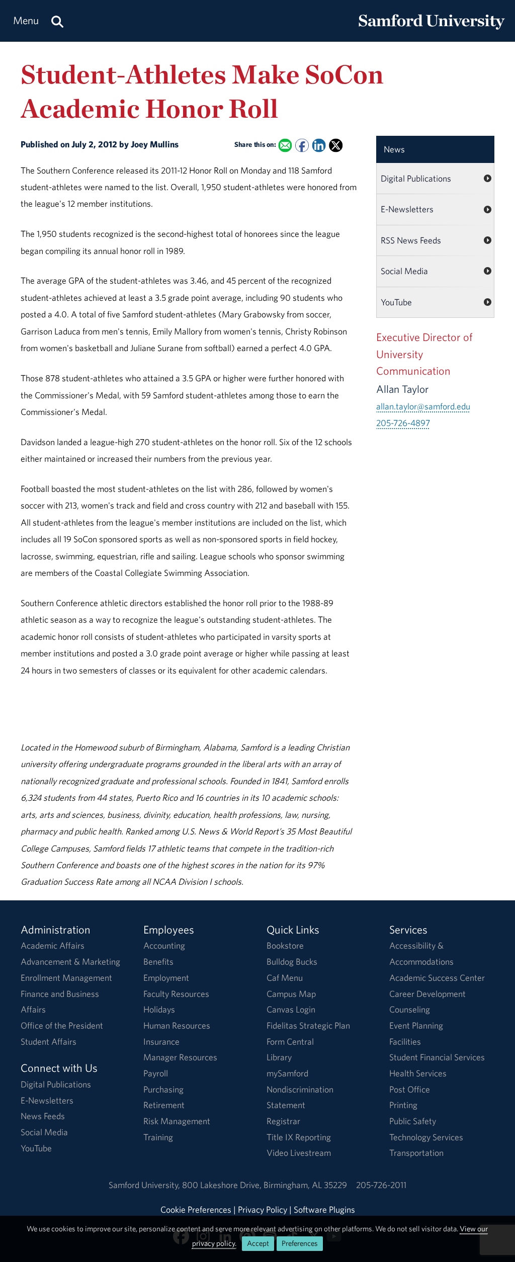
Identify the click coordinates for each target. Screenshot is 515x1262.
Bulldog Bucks (292, 961)
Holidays (159, 1009)
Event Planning (416, 1025)
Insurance (161, 1041)
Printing (403, 1105)
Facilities (405, 1041)
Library (279, 1057)
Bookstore (285, 945)
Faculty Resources (176, 993)
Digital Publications (416, 178)
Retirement (164, 1105)
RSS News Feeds (411, 240)
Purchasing (163, 1089)
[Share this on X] (335, 145)
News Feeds (43, 1116)
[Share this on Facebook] (302, 145)
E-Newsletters (407, 209)
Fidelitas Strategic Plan (308, 1025)
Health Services (418, 1073)
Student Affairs (48, 1041)
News (394, 149)
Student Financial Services (437, 1057)
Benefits (158, 961)
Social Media (404, 271)
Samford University (145, 1185)
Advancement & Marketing (70, 961)
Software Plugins (324, 1209)
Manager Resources (180, 1057)
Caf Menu (285, 977)
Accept (258, 1243)
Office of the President (62, 1025)
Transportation (416, 1152)
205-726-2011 (381, 1185)
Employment (166, 977)
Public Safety (412, 1121)
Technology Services (426, 1137)
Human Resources (176, 1025)
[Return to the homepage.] (431, 30)
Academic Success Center (437, 977)
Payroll (155, 1073)
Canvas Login (291, 1009)
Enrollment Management (66, 977)
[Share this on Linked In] (318, 145)
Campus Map (291, 993)
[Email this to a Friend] (285, 145)
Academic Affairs (52, 945)
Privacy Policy (262, 1209)
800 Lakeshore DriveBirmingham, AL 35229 (264, 1185)
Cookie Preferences (195, 1209)
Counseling (409, 1009)
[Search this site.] (57, 21)
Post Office (409, 1089)
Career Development (427, 993)
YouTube (396, 302)
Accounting (164, 945)
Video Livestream (299, 1152)
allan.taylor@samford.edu (423, 406)
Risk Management (176, 1121)
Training (158, 1137)
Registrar (283, 1121)
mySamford (287, 1073)
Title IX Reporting (299, 1137)
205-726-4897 (403, 423)
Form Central (290, 1041)
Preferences (300, 1243)
